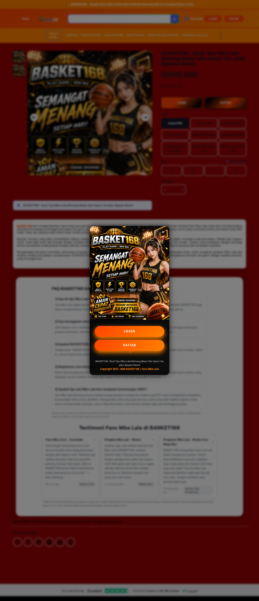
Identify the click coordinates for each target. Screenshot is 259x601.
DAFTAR (129, 345)
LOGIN (129, 331)
